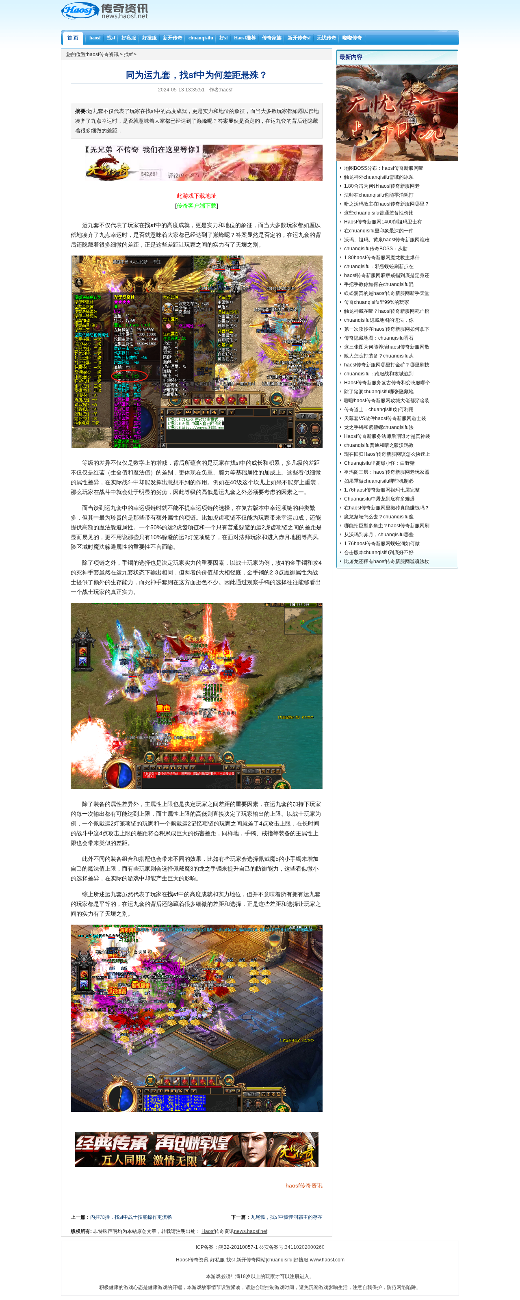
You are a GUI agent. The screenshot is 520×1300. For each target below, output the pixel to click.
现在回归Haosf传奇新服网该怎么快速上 (387, 454)
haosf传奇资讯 (103, 54)
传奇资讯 (311, 1185)
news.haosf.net (250, 1231)
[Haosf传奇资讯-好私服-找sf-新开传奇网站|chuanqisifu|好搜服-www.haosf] (104, 18)
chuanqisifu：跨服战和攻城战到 (379, 374)
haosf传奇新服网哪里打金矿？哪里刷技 (386, 365)
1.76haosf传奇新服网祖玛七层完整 (382, 490)
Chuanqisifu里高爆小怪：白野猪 (379, 463)
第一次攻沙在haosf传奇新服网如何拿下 (386, 329)
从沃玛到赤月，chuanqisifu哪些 (379, 534)
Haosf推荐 (245, 38)
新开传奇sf (299, 38)
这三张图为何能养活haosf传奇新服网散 (386, 347)
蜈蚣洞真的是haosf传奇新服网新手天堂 (386, 293)
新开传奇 (172, 38)
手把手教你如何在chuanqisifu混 (379, 284)
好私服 (128, 38)
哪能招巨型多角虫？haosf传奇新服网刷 (386, 526)
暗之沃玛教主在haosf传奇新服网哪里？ (386, 204)
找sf (111, 38)
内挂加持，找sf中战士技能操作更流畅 (131, 1217)
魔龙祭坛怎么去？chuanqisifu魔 (379, 517)
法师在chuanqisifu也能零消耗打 (379, 195)
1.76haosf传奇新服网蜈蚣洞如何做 (382, 543)
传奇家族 (272, 38)
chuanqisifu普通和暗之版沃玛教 (379, 445)
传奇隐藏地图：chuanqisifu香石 (379, 338)
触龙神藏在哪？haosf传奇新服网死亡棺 (386, 311)
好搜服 (149, 38)
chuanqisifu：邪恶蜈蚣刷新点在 (379, 266)
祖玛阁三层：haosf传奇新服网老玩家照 (386, 472)
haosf (95, 38)
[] (196, 205)
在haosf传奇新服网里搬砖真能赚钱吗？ (386, 508)
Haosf (208, 1231)
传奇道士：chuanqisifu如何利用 (379, 409)
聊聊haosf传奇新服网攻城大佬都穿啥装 (386, 400)
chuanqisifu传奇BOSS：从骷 (375, 248)
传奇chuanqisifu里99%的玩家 (376, 302)
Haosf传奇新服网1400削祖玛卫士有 (383, 222)
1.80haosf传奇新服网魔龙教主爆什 (382, 257)
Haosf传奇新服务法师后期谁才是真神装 (387, 436)
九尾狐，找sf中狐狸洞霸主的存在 (287, 1217)
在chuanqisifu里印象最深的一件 (379, 231)
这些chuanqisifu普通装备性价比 (379, 213)
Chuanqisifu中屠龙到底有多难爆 (379, 499)
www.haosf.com (327, 1260)
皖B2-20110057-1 (238, 1247)
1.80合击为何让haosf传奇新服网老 (382, 186)
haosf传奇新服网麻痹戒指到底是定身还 (386, 275)
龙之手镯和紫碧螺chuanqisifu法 (379, 427)
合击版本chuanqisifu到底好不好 (379, 552)
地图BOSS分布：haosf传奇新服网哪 (383, 168)
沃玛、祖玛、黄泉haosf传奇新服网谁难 (386, 240)
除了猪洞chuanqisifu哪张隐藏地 (379, 391)
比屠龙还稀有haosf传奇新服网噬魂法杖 (386, 561)
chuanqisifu (200, 38)
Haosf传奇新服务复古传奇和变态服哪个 (387, 383)
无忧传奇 (326, 38)
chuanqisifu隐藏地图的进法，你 (379, 320)
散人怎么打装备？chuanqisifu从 (379, 356)
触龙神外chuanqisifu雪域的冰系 (379, 177)
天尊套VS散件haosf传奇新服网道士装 (385, 418)
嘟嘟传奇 (352, 38)
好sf (223, 38)
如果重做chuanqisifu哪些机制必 (379, 481)
